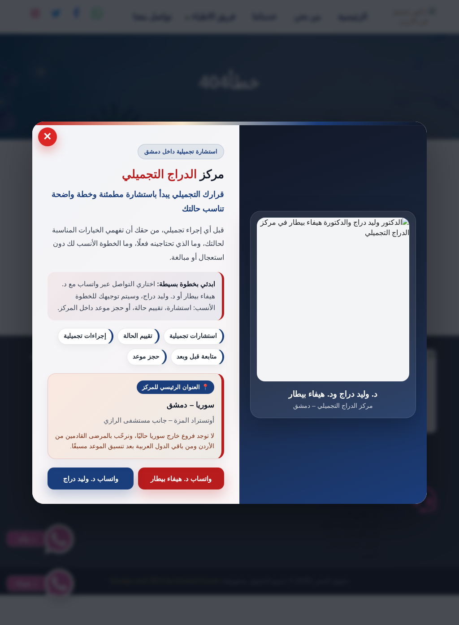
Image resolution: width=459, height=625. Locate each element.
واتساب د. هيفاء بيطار (181, 478)
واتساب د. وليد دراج (90, 478)
